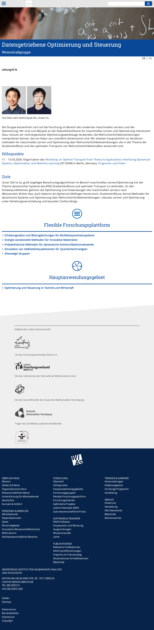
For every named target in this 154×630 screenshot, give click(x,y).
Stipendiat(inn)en (11, 518)
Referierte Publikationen (66, 547)
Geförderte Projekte (64, 504)
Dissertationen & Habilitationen (70, 558)
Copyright (7, 620)
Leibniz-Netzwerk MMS (66, 507)
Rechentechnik (113, 518)
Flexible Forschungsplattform (69, 496)
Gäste (5, 521)
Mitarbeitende (10, 514)
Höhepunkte (60, 485)
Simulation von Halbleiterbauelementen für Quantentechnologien (46, 249)
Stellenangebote (114, 485)
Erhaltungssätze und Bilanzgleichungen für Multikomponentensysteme (49, 235)
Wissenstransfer (62, 533)
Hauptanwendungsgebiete (68, 489)
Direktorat (110, 503)
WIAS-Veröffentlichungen (67, 550)
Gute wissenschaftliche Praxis (69, 511)
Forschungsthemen (64, 500)
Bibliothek (58, 562)
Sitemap (6, 601)
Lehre (56, 536)
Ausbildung (111, 492)
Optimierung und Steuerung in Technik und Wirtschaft (39, 288)
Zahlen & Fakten (11, 485)
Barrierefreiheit (10, 613)
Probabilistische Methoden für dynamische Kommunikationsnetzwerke (49, 244)
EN (150, 58)
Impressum (8, 617)
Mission (6, 481)
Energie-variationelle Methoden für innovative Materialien (41, 240)
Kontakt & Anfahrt (12, 504)
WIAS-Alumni (9, 533)
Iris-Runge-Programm (117, 489)
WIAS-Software (61, 521)
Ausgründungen (62, 529)
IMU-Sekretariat (113, 510)
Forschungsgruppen (64, 492)
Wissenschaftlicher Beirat (16, 492)
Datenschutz (9, 609)
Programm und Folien (112, 163)
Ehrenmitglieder (11, 525)
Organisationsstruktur (14, 489)
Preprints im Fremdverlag (67, 554)
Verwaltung (111, 506)
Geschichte (8, 500)
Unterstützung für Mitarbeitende (20, 496)
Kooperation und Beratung (68, 525)
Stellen (5, 598)
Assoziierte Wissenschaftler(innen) (21, 529)
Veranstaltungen (114, 481)
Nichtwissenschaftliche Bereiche (19, 536)
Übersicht (58, 481)
